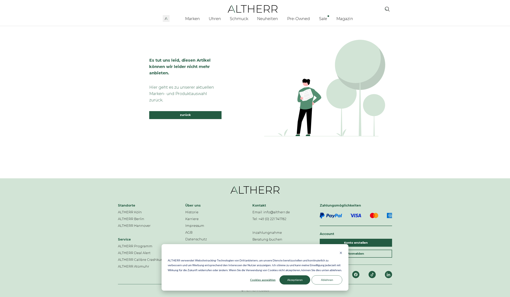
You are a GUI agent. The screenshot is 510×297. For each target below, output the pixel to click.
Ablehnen (327, 279)
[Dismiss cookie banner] (340, 252)
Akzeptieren (295, 279)
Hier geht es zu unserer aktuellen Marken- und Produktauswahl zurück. (181, 93)
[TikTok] (372, 274)
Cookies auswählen (263, 279)
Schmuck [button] (239, 18)
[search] (387, 9)
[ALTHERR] (253, 9)
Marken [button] (192, 18)
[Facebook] (355, 274)
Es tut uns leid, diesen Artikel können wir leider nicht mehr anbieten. (180, 66)
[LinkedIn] (388, 274)
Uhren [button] (215, 18)
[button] (166, 18)
